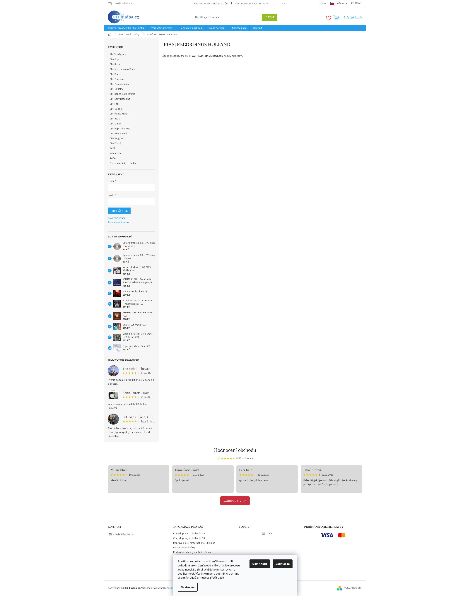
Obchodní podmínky (184, 547)
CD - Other (115, 124)
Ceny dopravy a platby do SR (251, 3)
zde (221, 578)
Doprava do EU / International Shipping (194, 543)
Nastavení (187, 587)
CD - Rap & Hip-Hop (120, 129)
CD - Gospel (116, 109)
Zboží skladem (118, 54)
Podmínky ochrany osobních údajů (192, 552)
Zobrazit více (235, 501)
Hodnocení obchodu (235, 450)
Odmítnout (259, 564)
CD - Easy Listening (120, 99)
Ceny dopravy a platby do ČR (211, 3)
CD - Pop (114, 59)
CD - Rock (115, 64)
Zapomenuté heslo (118, 222)
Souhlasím (283, 564)
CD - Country (116, 89)
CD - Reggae (116, 138)
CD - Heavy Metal (119, 114)
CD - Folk (114, 104)
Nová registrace (117, 218)
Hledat (269, 17)
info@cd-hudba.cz (123, 534)
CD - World (115, 143)
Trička (113, 158)
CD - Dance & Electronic (122, 94)
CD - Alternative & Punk (122, 69)
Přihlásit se (119, 211)
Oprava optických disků (123, 163)
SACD (113, 148)
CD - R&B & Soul (118, 134)
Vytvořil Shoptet (353, 588)
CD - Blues (115, 74)
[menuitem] (126, 28)
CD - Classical (117, 79)
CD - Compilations (119, 84)
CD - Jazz (115, 119)
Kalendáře (115, 153)
